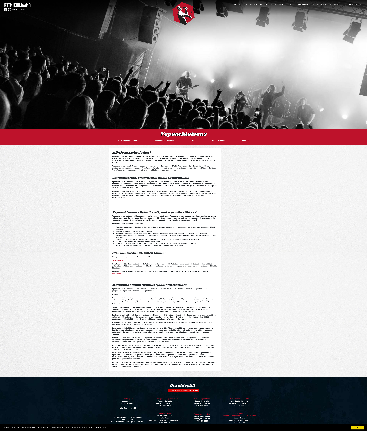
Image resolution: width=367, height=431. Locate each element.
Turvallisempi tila (305, 4)
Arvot (292, 4)
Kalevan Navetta (324, 4)
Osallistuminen (218, 141)
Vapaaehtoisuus (256, 4)
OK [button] (358, 427)
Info (245, 4)
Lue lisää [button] (103, 427)
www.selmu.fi (117, 273)
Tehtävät (245, 141)
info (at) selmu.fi (127, 408)
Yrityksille (271, 4)
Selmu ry (283, 4)
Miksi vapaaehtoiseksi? (128, 141)
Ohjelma (237, 4)
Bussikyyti (338, 4)
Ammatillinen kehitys (164, 141)
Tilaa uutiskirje (353, 4)
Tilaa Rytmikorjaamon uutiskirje (183, 390)
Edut (192, 141)
